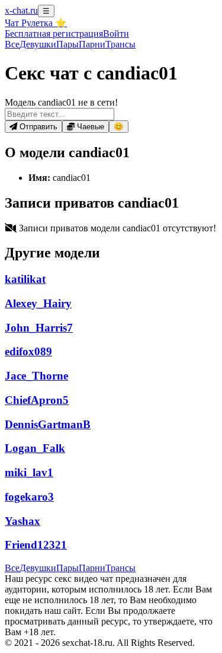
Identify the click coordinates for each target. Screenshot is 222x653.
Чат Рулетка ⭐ (36, 23)
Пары (67, 44)
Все (12, 44)
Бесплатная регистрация (54, 33)
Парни (92, 44)
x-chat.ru (21, 10)
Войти (116, 33)
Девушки (38, 44)
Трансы (120, 44)
